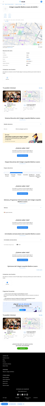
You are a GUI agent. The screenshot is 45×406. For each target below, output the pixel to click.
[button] (22, 124)
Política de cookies (6, 401)
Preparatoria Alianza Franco (31, 105)
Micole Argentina (6, 379)
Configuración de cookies (28, 398)
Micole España (6, 377)
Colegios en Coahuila (18, 4)
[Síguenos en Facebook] (22, 394)
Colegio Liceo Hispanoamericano (11, 105)
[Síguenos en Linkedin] (18, 394)
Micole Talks (5, 365)
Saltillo (24, 4)
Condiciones (35, 397)
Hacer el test (22, 348)
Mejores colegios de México (8, 371)
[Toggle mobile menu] (3, 1)
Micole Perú (5, 383)
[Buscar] (41, 2)
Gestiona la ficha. (10, 47)
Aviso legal (5, 397)
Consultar (28, 59)
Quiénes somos (6, 358)
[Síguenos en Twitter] (20, 394)
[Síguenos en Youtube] (27, 394)
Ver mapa (6, 21)
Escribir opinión (39, 269)
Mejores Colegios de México (9, 4)
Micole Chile (5, 381)
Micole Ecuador (6, 385)
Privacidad (17, 397)
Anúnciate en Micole (7, 363)
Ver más (40, 87)
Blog (4, 360)
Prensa (4, 362)
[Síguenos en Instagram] (25, 394)
